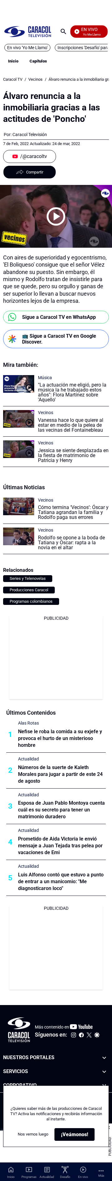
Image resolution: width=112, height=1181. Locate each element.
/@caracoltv (33, 156)
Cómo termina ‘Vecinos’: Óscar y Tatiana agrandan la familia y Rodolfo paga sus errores (73, 512)
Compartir (34, 172)
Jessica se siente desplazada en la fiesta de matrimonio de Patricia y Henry (73, 455)
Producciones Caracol (29, 590)
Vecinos (35, 79)
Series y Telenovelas (28, 578)
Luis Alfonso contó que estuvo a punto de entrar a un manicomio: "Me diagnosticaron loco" (61, 881)
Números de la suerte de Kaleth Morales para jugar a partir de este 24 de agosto (60, 774)
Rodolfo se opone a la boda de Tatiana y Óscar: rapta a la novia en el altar (71, 542)
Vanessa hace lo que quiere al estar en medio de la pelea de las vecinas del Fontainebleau (70, 425)
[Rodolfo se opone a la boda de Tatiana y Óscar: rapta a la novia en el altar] (18, 536)
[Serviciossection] (104, 1071)
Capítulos (38, 61)
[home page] (27, 31)
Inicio (13, 61)
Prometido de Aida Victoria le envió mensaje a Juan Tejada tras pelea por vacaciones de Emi (60, 845)
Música (45, 377)
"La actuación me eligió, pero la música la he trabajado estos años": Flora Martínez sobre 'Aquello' (72, 392)
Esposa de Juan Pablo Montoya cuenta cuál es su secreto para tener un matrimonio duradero (61, 809)
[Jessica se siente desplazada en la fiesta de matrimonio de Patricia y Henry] (18, 449)
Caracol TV (12, 79)
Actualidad (28, 758)
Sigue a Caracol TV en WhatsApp (59, 317)
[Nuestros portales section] (104, 1058)
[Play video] (56, 216)
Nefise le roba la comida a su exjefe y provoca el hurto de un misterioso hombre (60, 738)
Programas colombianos (31, 601)
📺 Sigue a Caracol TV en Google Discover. (59, 339)
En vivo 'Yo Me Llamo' (27, 47)
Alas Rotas (28, 723)
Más (101, 1175)
